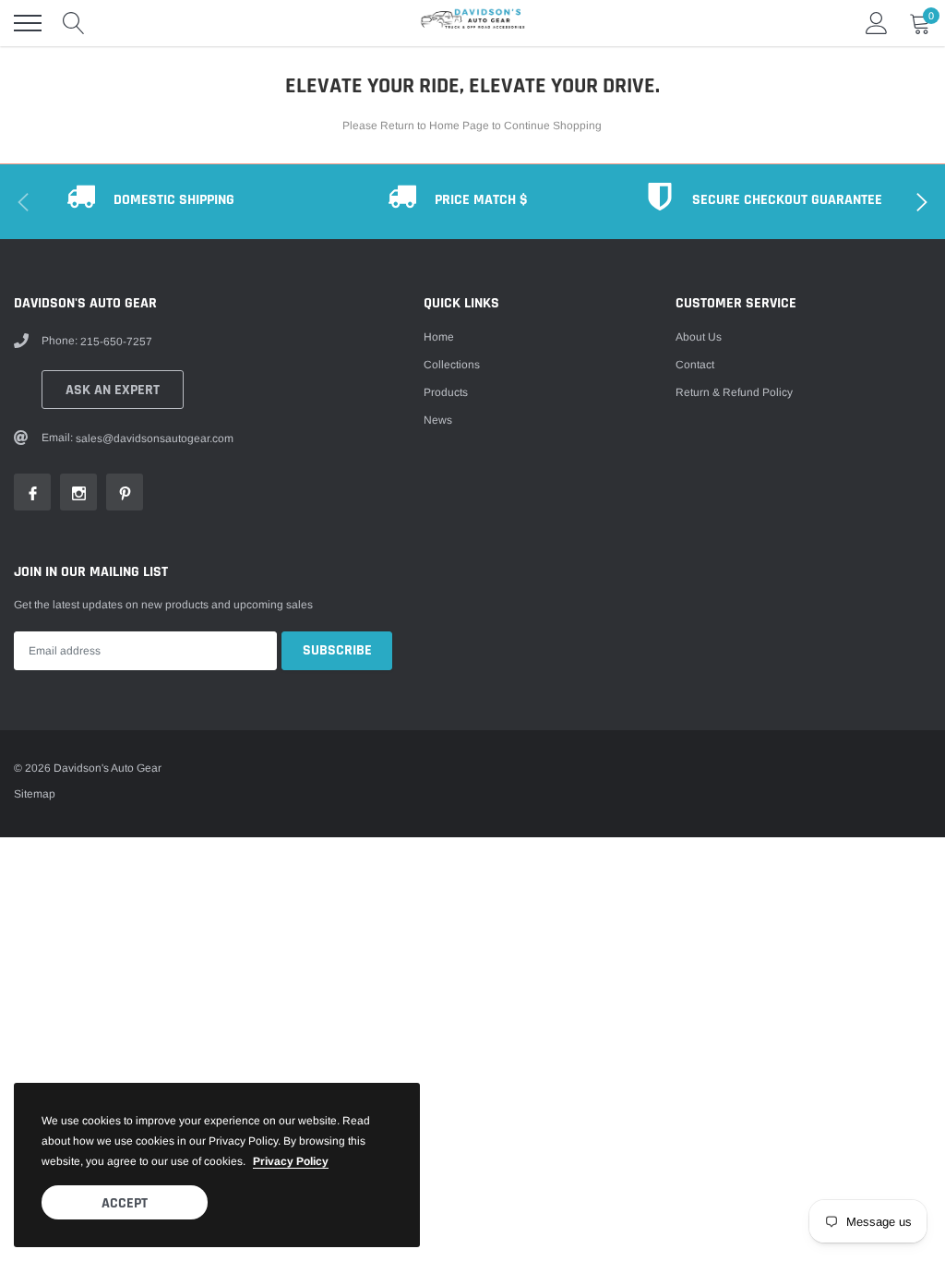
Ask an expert (113, 390)
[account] (877, 23)
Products (446, 392)
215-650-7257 (116, 341)
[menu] (28, 23)
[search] (74, 23)
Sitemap (34, 793)
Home (439, 336)
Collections (452, 364)
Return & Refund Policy (734, 392)
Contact (695, 364)
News (438, 420)
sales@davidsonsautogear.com (154, 438)
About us (699, 336)
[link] (32, 492)
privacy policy (291, 1161)
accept (125, 1203)
